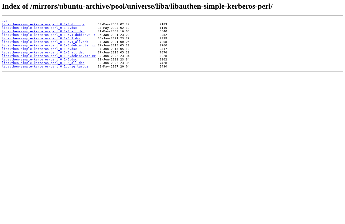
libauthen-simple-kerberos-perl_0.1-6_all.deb (43, 63)
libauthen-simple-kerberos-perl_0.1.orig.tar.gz (45, 66)
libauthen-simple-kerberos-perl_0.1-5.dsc (39, 49)
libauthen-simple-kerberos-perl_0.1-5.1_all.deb (45, 42)
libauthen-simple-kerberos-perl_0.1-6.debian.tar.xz (49, 56)
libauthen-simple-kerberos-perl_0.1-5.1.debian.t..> (49, 35)
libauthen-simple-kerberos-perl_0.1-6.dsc (39, 59)
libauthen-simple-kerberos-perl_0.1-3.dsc (39, 28)
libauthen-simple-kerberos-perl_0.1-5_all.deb (43, 52)
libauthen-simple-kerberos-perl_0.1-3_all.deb (43, 31)
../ (5, 20)
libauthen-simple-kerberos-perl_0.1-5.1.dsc (41, 38)
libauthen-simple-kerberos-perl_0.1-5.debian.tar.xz (49, 45)
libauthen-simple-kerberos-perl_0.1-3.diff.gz (43, 24)
